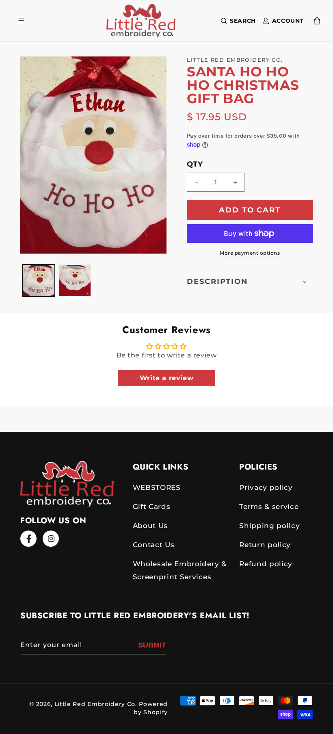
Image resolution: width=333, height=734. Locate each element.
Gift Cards (152, 506)
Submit (152, 645)
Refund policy (265, 564)
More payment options (250, 253)
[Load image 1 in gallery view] (38, 280)
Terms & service (268, 506)
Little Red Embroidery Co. (95, 704)
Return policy (265, 545)
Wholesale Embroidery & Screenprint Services (180, 570)
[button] (237, 20)
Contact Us (154, 545)
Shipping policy (269, 526)
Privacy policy (266, 487)
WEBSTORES (157, 487)
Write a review (166, 378)
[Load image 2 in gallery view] (75, 280)
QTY (195, 164)
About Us (150, 526)
